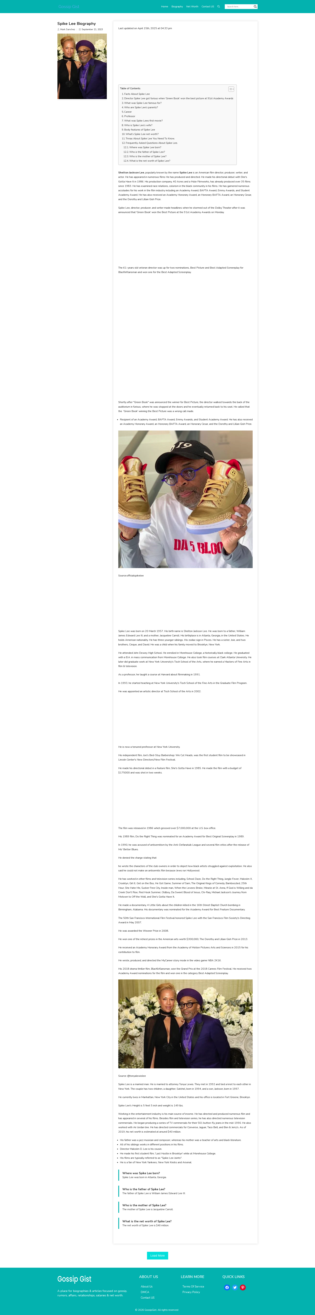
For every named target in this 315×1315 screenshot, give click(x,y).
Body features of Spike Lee (140, 129)
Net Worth (192, 6)
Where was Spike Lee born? (145, 147)
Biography (177, 6)
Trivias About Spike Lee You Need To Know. (150, 138)
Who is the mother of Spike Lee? (148, 156)
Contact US (208, 6)
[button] (218, 6)
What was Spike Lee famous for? (143, 103)
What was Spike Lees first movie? (143, 120)
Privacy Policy (191, 1292)
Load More (157, 1255)
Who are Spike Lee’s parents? (141, 107)
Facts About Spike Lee (137, 94)
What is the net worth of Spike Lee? (149, 160)
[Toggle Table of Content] (229, 89)
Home (164, 6)
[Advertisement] (185, 57)
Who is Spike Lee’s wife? (138, 125)
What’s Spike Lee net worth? (142, 134)
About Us (147, 1286)
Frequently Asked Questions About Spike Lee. (152, 143)
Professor (129, 116)
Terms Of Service (193, 1286)
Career (128, 111)
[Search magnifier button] (255, 6)
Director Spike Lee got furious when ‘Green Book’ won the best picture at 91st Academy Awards (178, 98)
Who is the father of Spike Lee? (147, 152)
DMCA (145, 1292)
